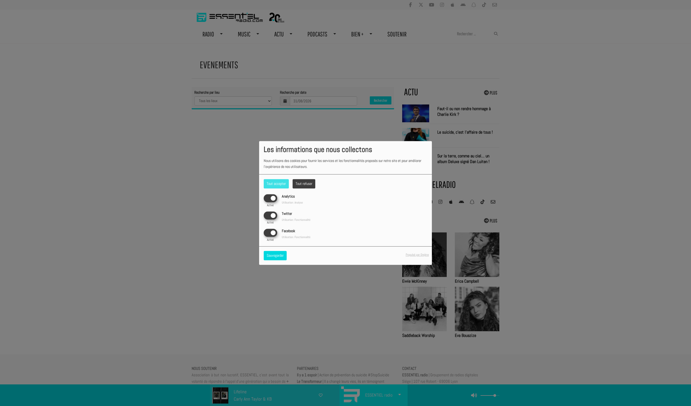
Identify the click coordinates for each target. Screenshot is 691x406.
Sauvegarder (275, 255)
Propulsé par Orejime (417, 255)
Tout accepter (276, 183)
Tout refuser (304, 183)
